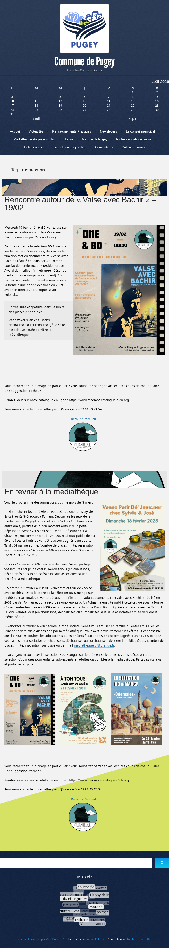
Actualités (36, 131)
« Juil (36, 118)
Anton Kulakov (96, 939)
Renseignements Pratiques (71, 131)
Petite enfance (34, 147)
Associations (103, 147)
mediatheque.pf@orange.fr (94, 645)
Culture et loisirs (133, 147)
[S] (162, 863)
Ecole (69, 139)
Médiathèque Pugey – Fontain (34, 139)
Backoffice (146, 939)
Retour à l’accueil (83, 419)
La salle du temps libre (69, 147)
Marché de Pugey (94, 139)
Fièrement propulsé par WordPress (38, 939)
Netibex (132, 939)
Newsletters (108, 131)
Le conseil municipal (140, 131)
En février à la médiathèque (51, 491)
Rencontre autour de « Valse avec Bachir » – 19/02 (80, 203)
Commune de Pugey (84, 61)
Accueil (15, 131)
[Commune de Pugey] (84, 28)
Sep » (133, 118)
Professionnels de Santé (133, 139)
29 (132, 110)
